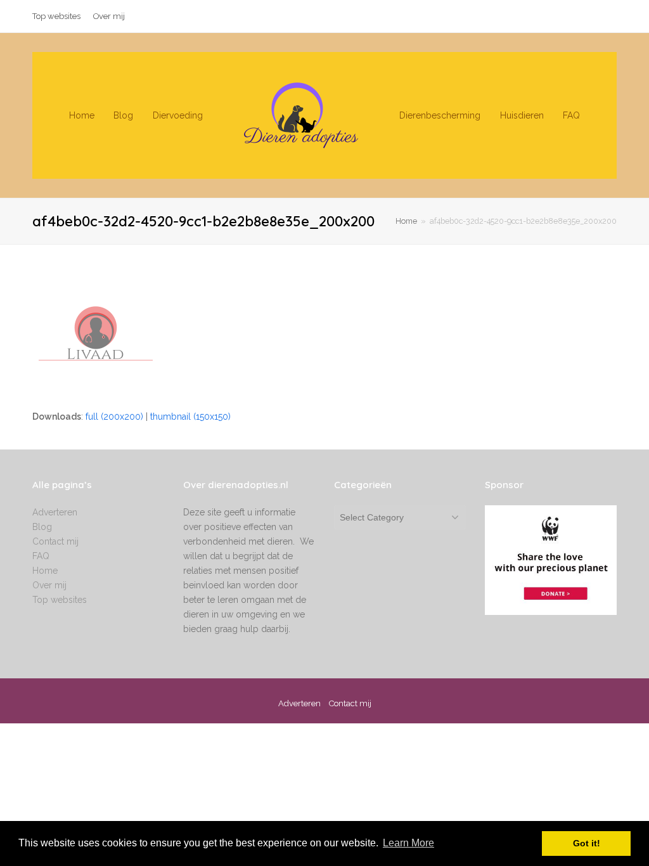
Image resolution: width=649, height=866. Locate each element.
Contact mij (55, 541)
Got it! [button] (586, 843)
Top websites (59, 600)
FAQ (40, 556)
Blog (42, 527)
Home (406, 221)
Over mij (49, 585)
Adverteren (54, 512)
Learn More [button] (408, 842)
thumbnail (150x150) (190, 416)
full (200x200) (114, 416)
